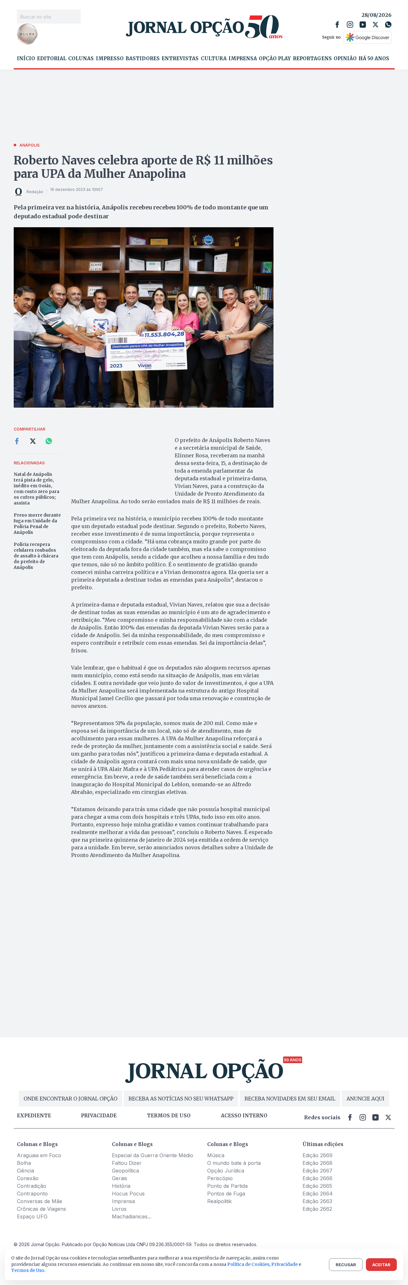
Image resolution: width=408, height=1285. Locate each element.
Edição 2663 (317, 1201)
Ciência (25, 1170)
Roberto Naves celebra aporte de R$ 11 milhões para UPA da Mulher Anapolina (143, 167)
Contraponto (32, 1193)
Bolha (24, 1163)
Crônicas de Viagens (41, 1209)
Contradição (31, 1186)
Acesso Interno (244, 1116)
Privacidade (99, 1116)
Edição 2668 (317, 1163)
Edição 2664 (317, 1193)
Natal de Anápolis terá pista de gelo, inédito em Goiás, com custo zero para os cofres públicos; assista (36, 489)
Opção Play (275, 59)
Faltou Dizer (127, 1163)
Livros (119, 1209)
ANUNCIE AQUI (365, 1098)
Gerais (119, 1178)
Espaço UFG (32, 1216)
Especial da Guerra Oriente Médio (152, 1155)
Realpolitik (219, 1201)
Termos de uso (169, 1116)
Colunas (81, 59)
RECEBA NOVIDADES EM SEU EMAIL (289, 1098)
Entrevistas (180, 59)
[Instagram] (350, 24)
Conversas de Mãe (39, 1201)
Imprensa (243, 59)
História (121, 1186)
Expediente (34, 1116)
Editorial (51, 59)
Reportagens (312, 59)
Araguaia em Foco (39, 1155)
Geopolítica (125, 1170)
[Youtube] (363, 24)
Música (215, 1155)
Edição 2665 (317, 1186)
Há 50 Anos (374, 59)
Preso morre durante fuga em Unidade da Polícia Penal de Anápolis (37, 523)
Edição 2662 (317, 1209)
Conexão (28, 1178)
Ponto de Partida (227, 1186)
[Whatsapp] (388, 24)
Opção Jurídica (225, 1170)
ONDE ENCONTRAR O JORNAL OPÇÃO (70, 1098)
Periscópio (220, 1178)
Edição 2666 (317, 1178)
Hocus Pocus (128, 1193)
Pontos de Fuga (226, 1193)
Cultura (214, 59)
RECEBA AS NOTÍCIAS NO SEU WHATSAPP (180, 1098)
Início (26, 59)
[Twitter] (375, 24)
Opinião (345, 59)
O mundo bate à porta (234, 1163)
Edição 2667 (317, 1170)
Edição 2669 (317, 1155)
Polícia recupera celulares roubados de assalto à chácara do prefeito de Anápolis (36, 556)
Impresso (110, 59)
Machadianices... (131, 1216)
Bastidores (143, 59)
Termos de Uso (27, 1270)
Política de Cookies (248, 1264)
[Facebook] (337, 24)
